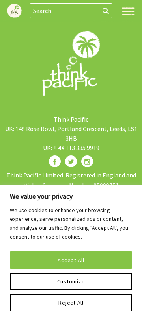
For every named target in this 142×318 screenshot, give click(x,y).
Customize (71, 281)
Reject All (71, 302)
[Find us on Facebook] (55, 161)
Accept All (71, 260)
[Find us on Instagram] (87, 161)
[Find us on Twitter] (71, 161)
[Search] (105, 10)
